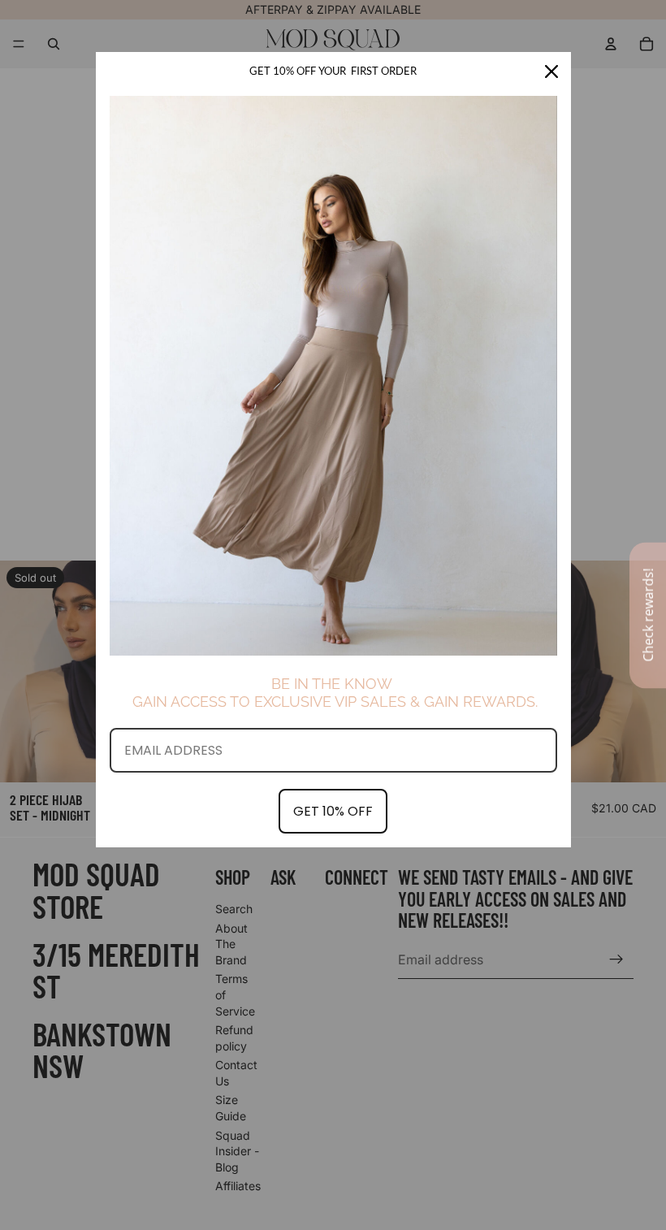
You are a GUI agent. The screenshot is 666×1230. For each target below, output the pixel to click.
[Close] (551, 71)
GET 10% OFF (333, 811)
